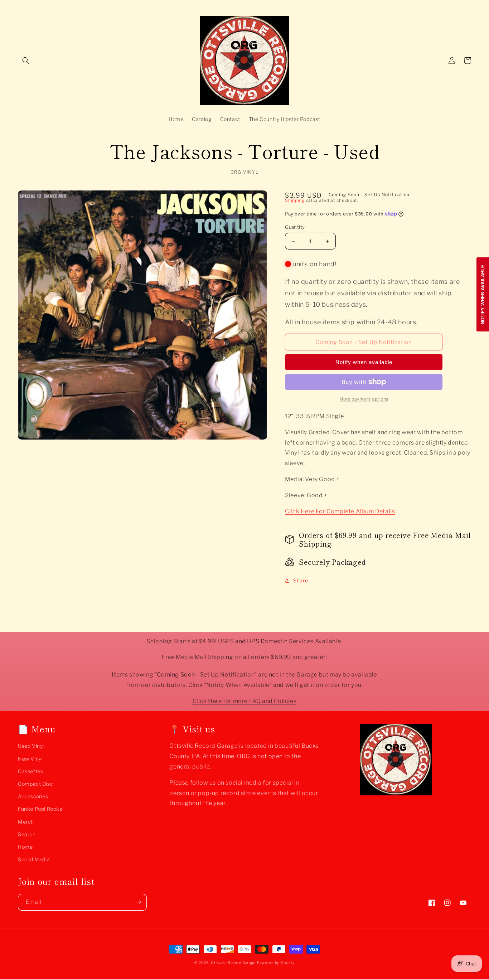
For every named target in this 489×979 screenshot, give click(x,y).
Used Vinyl (31, 746)
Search (27, 834)
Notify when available (363, 362)
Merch (26, 822)
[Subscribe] (138, 902)
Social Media (34, 859)
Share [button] (300, 580)
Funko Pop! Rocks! (40, 809)
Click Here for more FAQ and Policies (245, 701)
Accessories (33, 796)
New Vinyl (30, 759)
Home (25, 847)
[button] (26, 60)
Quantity (295, 227)
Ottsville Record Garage (233, 962)
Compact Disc (35, 784)
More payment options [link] (363, 399)
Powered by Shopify (276, 962)
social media (243, 782)
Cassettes (30, 771)
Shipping (295, 200)
